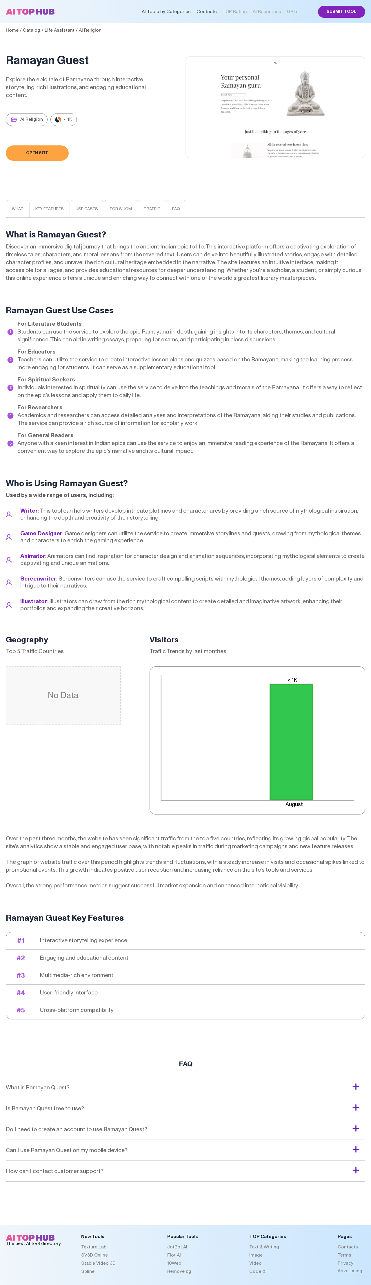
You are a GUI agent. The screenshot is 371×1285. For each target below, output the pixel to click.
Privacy (345, 1263)
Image (256, 1255)
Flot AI (174, 1255)
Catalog (31, 30)
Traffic (152, 209)
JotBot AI (177, 1247)
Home (12, 30)
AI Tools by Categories (166, 11)
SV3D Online (94, 1255)
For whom (121, 209)
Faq (176, 209)
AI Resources (267, 11)
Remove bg (179, 1271)
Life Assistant (59, 30)
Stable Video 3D (98, 1263)
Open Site (37, 153)
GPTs (293, 11)
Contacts (207, 11)
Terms (344, 1255)
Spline (87, 1271)
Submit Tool (342, 12)
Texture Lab (93, 1247)
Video (255, 1263)
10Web (174, 1263)
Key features (49, 209)
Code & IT (260, 1271)
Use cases (87, 209)
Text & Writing (264, 1247)
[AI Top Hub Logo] (30, 13)
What (17, 209)
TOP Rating (235, 11)
